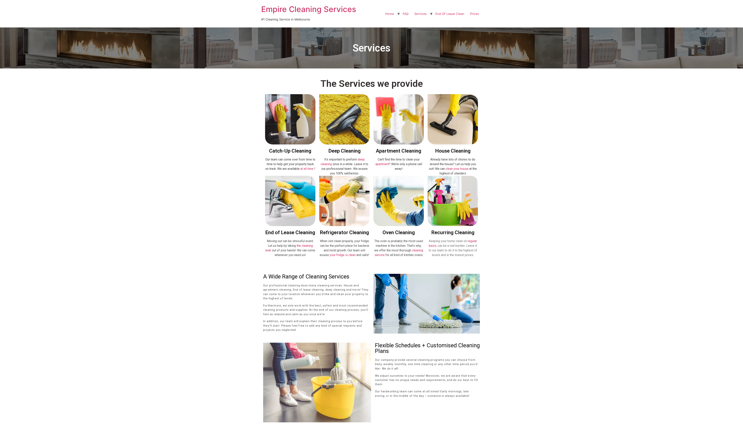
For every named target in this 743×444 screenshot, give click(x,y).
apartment (382, 164)
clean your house (457, 169)
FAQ (405, 14)
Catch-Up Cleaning (290, 151)
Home (389, 14)
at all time (306, 169)
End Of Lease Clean (449, 14)
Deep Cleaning (344, 151)
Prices (474, 14)
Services (420, 14)
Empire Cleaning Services (308, 9)
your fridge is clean (343, 255)
